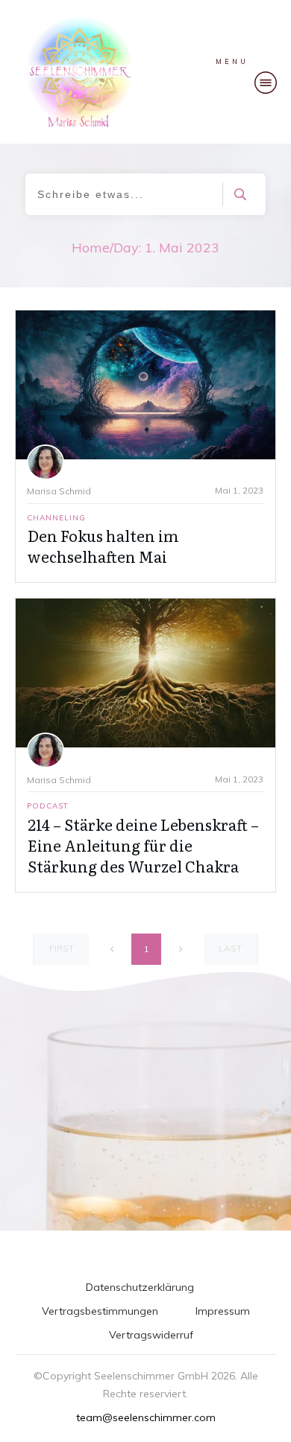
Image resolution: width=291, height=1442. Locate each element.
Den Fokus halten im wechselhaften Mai (103, 545)
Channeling (56, 518)
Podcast (48, 806)
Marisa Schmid (59, 491)
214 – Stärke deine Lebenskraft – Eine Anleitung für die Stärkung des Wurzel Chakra (143, 845)
